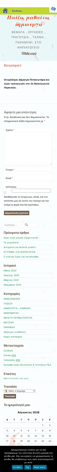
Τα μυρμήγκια (11, 242)
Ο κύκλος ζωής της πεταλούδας (21, 256)
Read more (39, 467)
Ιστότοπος (11, 186)
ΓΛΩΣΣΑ (8, 303)
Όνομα (10, 169)
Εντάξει (17, 467)
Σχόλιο (10, 130)
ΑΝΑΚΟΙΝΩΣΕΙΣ (12, 299)
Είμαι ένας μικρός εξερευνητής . (22, 237)
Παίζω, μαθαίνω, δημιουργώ (28, 20)
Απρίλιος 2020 (11, 275)
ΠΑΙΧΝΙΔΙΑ (9, 327)
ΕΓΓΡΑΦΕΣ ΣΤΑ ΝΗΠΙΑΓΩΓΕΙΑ (19, 252)
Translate (10, 396)
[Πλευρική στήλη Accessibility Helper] (53, 9)
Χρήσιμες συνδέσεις (15, 332)
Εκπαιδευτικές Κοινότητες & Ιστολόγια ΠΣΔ (27, 365)
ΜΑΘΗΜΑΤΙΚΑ (11, 313)
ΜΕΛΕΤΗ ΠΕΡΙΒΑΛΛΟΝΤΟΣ (18, 318)
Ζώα (21, 378)
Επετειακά (14, 378)
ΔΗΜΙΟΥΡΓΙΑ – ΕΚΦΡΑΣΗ (17, 308)
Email (9, 178)
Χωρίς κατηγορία (13, 336)
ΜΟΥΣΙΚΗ (9, 322)
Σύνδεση (17, 10)
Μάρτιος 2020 (11, 280)
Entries (10, 355)
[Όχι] (53, 458)
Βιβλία (6, 378)
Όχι (27, 467)
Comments (12, 360)
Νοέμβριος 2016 (12, 285)
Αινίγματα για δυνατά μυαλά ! (20, 247)
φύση (26, 378)
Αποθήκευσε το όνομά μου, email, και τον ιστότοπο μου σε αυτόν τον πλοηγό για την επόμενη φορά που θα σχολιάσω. (26, 200)
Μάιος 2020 (10, 270)
